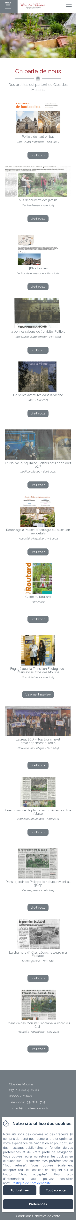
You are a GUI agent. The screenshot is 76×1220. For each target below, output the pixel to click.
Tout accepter (56, 1190)
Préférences (38, 1204)
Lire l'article (38, 155)
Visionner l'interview (38, 694)
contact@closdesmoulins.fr (28, 1108)
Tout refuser (20, 1190)
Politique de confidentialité (31, 1183)
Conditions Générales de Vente (38, 1216)
